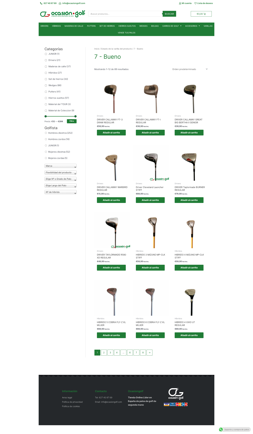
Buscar (169, 13)
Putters (91, 26)
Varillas (208, 26)
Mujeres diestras (59, 151)
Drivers (44, 26)
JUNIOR (53, 53)
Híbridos (56, 26)
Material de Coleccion (61, 110)
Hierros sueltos (127, 26)
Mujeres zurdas (57, 158)
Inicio (96, 49)
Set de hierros (107, 26)
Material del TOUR (59, 104)
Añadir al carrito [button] (111, 132)
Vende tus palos (126, 32)
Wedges (143, 26)
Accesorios (191, 26)
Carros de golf (170, 26)
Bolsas (155, 26)
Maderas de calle (74, 26)
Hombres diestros (60, 132)
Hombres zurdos (59, 139)
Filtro (72, 121)
